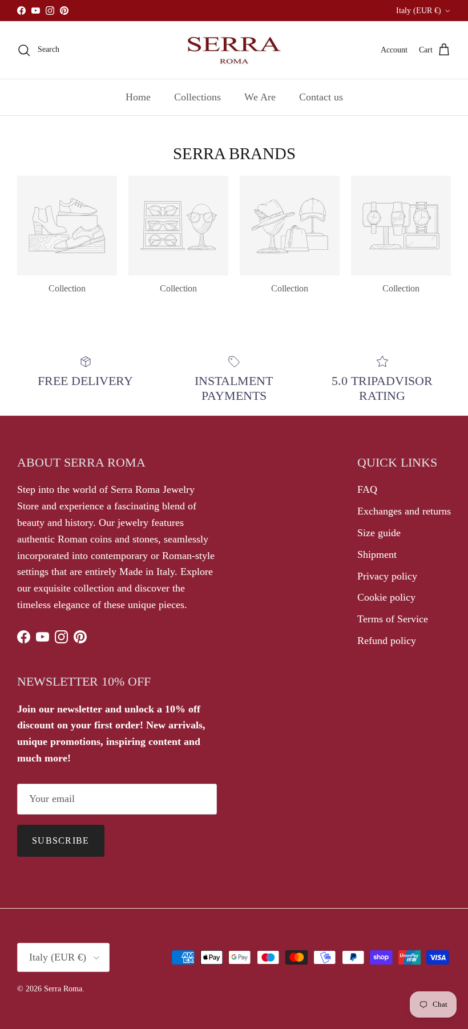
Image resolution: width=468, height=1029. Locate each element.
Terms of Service (392, 619)
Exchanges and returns (404, 511)
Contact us (321, 97)
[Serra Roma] (234, 50)
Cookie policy (386, 597)
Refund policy (386, 640)
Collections (197, 97)
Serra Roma (63, 989)
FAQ (367, 489)
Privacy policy (387, 576)
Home (138, 97)
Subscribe (61, 840)
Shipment (377, 554)
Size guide (379, 532)
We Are (260, 97)
